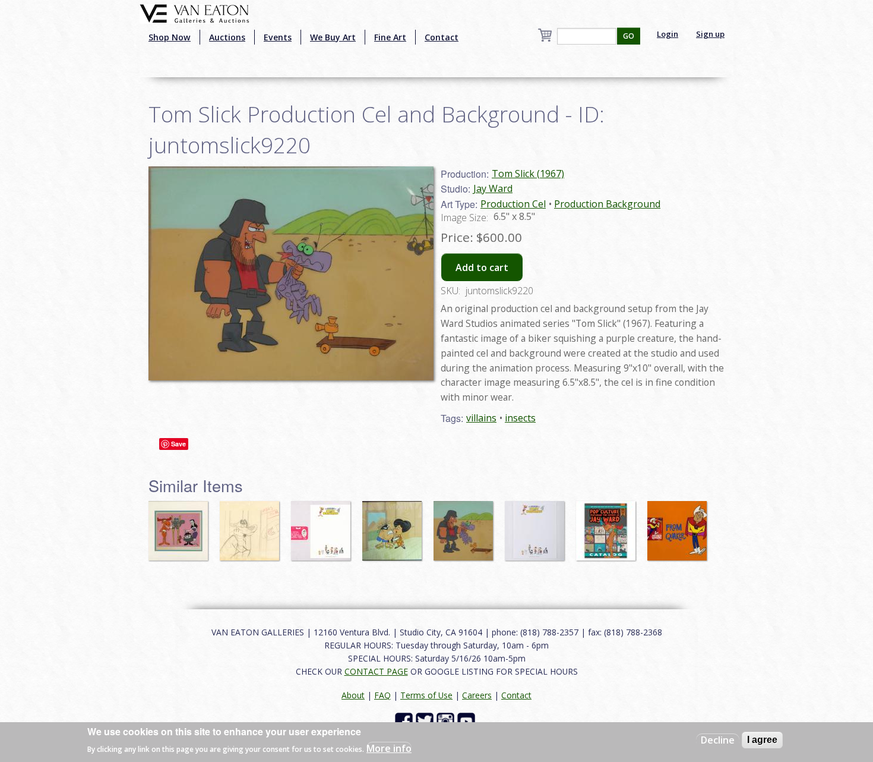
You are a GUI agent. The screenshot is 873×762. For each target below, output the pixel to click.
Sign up (710, 34)
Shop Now (169, 37)
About (353, 695)
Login (667, 34)
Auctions (227, 37)
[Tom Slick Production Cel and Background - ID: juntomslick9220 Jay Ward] (291, 272)
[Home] (194, 12)
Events (278, 37)
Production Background (607, 203)
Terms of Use (426, 695)
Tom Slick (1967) (528, 173)
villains (481, 417)
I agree (762, 740)
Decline (718, 740)
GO (628, 36)
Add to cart (482, 267)
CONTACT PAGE (376, 671)
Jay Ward (493, 188)
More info (389, 747)
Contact (441, 37)
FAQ (382, 695)
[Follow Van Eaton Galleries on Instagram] (446, 720)
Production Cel (513, 203)
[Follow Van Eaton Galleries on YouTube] (467, 720)
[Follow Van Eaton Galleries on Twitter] (426, 720)
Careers (477, 695)
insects (520, 417)
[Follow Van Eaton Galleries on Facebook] (405, 720)
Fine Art (390, 37)
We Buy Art (333, 37)
